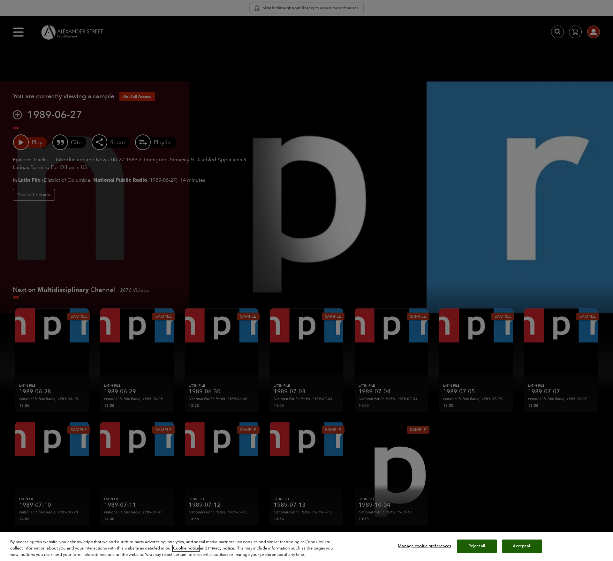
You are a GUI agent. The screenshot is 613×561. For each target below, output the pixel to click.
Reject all (476, 546)
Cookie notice (186, 548)
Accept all (522, 546)
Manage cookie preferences (424, 546)
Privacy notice (221, 548)
